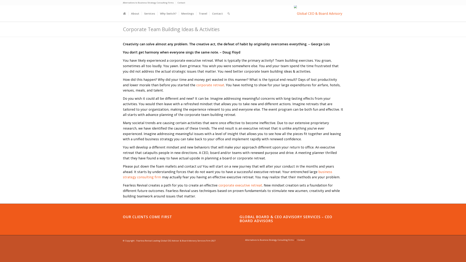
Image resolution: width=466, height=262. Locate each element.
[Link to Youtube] (313, 240)
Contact (181, 2)
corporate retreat (210, 85)
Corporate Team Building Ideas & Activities (171, 29)
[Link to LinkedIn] (318, 240)
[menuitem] (149, 3)
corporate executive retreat (240, 185)
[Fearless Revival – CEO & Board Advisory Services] (318, 13)
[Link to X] (329, 240)
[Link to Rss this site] (340, 240)
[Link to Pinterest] (335, 240)
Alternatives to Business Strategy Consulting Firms (148, 2)
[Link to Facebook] (324, 240)
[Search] (228, 13)
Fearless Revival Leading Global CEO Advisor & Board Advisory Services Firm (173, 240)
